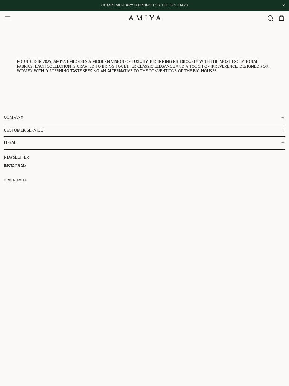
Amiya (21, 180)
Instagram (15, 166)
